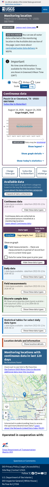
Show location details (34, 344)
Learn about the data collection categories (23, 190)
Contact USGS (18, 470)
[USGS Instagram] (45, 474)
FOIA (16, 484)
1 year (37, 82)
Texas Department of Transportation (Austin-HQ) (19, 450)
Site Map (6, 470)
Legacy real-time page (25, 27)
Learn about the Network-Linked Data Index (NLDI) (24, 426)
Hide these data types (34, 210)
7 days (15, 82)
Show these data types (33, 276)
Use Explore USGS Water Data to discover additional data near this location (22, 370)
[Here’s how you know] (24, 3)
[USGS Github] (36, 474)
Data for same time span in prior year (25, 257)
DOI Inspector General (12, 480)
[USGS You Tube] (42, 474)
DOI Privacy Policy (10, 466)
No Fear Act (7, 484)
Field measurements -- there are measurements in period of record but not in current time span (26, 250)
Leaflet (12, 419)
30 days (26, 82)
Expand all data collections (18, 194)
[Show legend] (44, 410)
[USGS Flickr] (39, 474)
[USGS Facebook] (32, 474)
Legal (22, 466)
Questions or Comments (25, 460)
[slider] (42, 139)
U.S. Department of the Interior (16, 477)
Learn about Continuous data (18, 223)
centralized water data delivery (20, 48)
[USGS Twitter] (29, 474)
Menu (45, 9)
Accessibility (33, 466)
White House (30, 480)
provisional (41, 142)
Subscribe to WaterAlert (15, 104)
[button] (24, 395)
